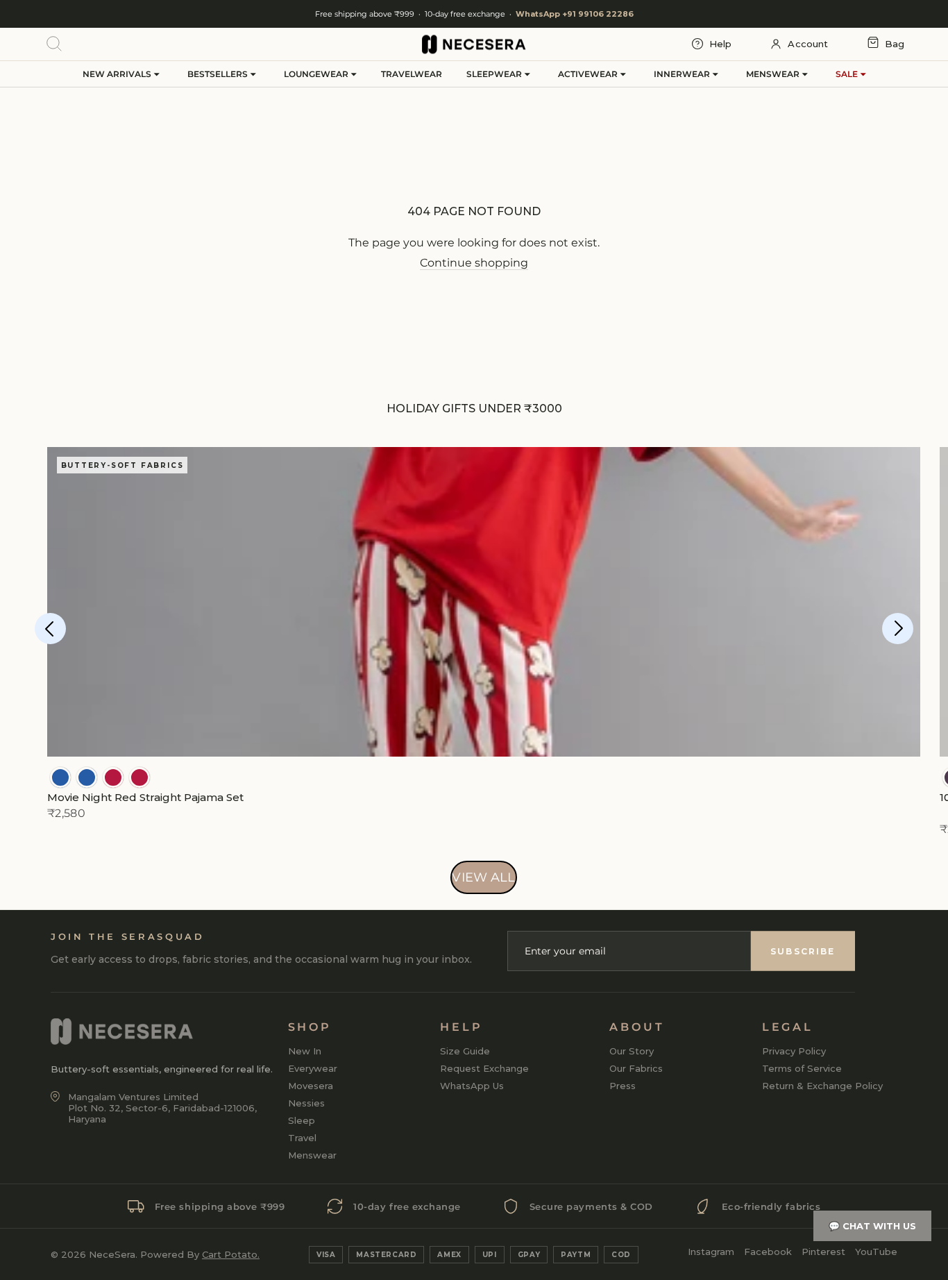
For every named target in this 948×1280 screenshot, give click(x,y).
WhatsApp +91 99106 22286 (575, 14)
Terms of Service (802, 1068)
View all (483, 877)
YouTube (876, 1251)
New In (304, 1050)
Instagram (711, 1251)
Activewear (589, 74)
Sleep (301, 1120)
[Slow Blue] (60, 777)
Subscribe (802, 951)
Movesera (310, 1085)
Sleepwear (495, 74)
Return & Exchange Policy (822, 1085)
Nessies (306, 1103)
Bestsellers (218, 74)
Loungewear (317, 74)
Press (622, 1085)
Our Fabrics (636, 1068)
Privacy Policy (794, 1050)
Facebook (768, 1251)
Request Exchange (484, 1068)
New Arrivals (118, 74)
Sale (848, 74)
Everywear (312, 1068)
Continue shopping (474, 262)
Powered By (200, 1254)
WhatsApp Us (472, 1085)
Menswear (774, 74)
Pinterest (823, 1251)
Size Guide (465, 1050)
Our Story (631, 1050)
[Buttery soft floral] (113, 777)
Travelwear (411, 74)
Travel (302, 1137)
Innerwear (683, 74)
